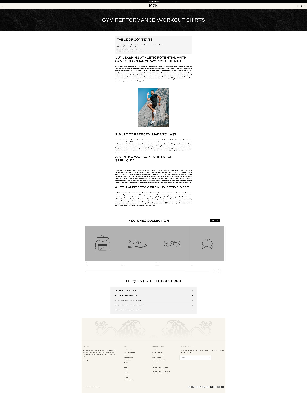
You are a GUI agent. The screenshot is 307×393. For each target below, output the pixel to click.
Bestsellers (128, 350)
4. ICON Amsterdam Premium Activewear (130, 51)
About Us (154, 362)
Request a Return (157, 352)
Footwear (127, 360)
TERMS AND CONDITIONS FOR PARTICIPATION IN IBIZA (160, 368)
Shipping (154, 350)
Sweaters (127, 375)
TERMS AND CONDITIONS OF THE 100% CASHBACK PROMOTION (161, 372)
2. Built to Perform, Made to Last (127, 47)
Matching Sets (128, 380)
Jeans (126, 372)
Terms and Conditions (159, 360)
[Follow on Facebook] (84, 360)
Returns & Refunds (158, 355)
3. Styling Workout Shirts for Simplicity (129, 49)
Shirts (126, 367)
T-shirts (126, 365)
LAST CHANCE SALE (129, 352)
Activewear (128, 355)
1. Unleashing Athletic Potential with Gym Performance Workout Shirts (140, 45)
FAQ (153, 365)
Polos (126, 362)
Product (88, 262)
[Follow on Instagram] (87, 360)
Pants (126, 370)
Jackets (126, 377)
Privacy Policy (156, 357)
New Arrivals (128, 357)
